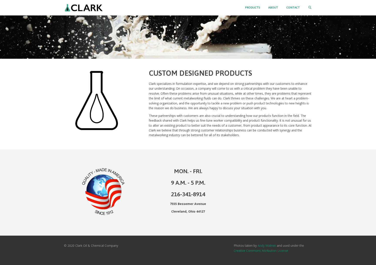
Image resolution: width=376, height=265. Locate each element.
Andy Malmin (267, 245)
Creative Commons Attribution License (261, 250)
